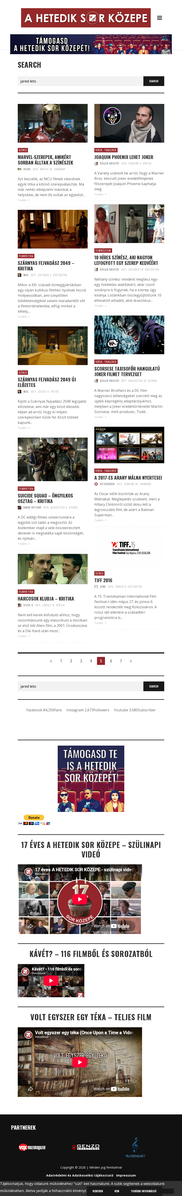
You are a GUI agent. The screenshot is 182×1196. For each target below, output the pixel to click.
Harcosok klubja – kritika (46, 598)
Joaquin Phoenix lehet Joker (123, 157)
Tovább (22, 200)
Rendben (98, 1191)
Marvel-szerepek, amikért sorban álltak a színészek (45, 159)
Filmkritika (26, 256)
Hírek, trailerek (106, 150)
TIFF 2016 (103, 580)
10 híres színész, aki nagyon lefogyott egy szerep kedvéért (126, 260)
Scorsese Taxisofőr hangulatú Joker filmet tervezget (127, 371)
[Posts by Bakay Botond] (19, 507)
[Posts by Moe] (19, 275)
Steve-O (28, 605)
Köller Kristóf (109, 163)
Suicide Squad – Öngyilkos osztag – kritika (45, 498)
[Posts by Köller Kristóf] (96, 163)
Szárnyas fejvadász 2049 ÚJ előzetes (47, 382)
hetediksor (107, 484)
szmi (103, 586)
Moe (26, 275)
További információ (143, 1191)
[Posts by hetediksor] (96, 484)
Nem (117, 1191)
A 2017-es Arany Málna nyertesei (128, 477)
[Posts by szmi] (96, 586)
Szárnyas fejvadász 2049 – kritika (46, 265)
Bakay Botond (32, 507)
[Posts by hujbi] (19, 169)
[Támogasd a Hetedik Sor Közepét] (91, 43)
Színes (23, 150)
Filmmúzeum (103, 250)
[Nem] (168, 1191)
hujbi (27, 169)
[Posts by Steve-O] (19, 605)
